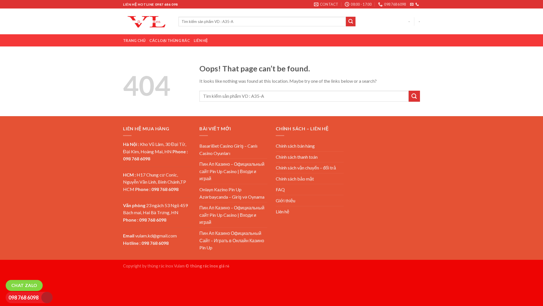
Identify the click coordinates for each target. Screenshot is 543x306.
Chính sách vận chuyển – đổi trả (306, 167)
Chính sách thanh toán (297, 157)
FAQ (280, 189)
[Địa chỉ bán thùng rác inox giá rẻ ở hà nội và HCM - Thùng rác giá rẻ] (146, 21)
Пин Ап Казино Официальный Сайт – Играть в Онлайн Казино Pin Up (231, 240)
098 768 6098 (23, 297)
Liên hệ (201, 40)
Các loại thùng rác (169, 40)
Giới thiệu (285, 200)
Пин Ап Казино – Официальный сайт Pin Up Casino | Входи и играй (231, 171)
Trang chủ (134, 40)
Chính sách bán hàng (295, 145)
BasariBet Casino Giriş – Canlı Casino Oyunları (228, 149)
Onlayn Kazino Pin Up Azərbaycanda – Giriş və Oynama (231, 193)
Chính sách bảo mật (295, 178)
